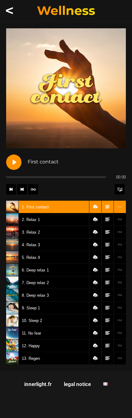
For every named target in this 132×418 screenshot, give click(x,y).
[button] (95, 207)
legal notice (77, 384)
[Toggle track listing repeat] (33, 189)
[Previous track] (11, 189)
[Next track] (22, 189)
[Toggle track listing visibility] (120, 189)
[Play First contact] (13, 162)
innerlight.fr (38, 384)
